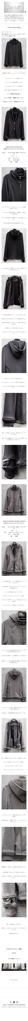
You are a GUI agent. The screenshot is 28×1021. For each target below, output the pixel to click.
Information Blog (14, 27)
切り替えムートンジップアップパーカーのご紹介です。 (13, 35)
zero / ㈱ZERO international (14, 1005)
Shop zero (14, 952)
